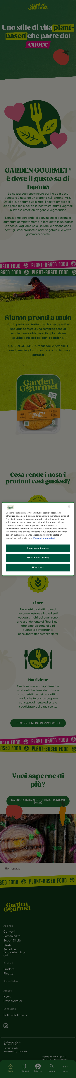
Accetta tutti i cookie (38, 557)
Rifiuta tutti (38, 567)
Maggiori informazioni (44, 538)
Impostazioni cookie (38, 548)
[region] (38, 539)
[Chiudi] (69, 506)
